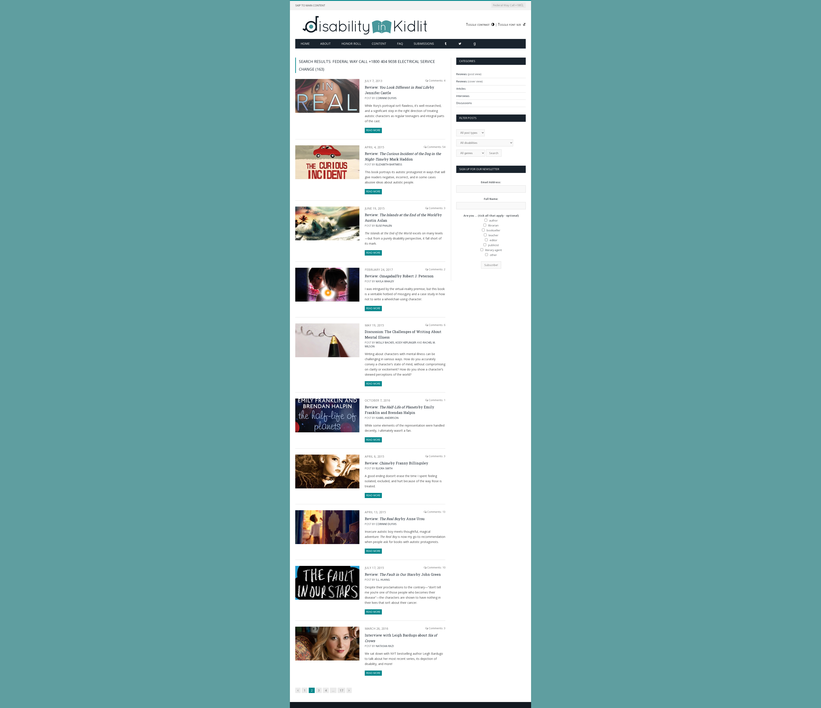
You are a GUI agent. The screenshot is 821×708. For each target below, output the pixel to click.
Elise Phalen (384, 225)
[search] (522, 5)
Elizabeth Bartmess (389, 164)
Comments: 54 (436, 147)
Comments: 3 (436, 208)
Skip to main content (310, 5)
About (325, 44)
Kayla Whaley (385, 281)
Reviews (461, 74)
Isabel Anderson (387, 417)
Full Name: (491, 199)
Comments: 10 (436, 567)
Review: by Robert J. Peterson (399, 276)
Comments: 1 (436, 400)
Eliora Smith (384, 468)
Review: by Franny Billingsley (396, 463)
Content (379, 44)
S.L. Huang (383, 579)
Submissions (424, 44)
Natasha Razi (385, 646)
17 (341, 690)
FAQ (400, 44)
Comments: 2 (436, 269)
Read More (373, 130)
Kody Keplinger (406, 342)
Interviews (463, 96)
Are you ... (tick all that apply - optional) (491, 215)
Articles (461, 89)
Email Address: (491, 182)
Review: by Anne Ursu (395, 518)
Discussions (464, 103)
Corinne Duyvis (386, 98)
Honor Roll (351, 44)
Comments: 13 (436, 512)
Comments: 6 (436, 325)
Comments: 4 (436, 80)
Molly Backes (385, 342)
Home (305, 44)
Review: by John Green (403, 574)
